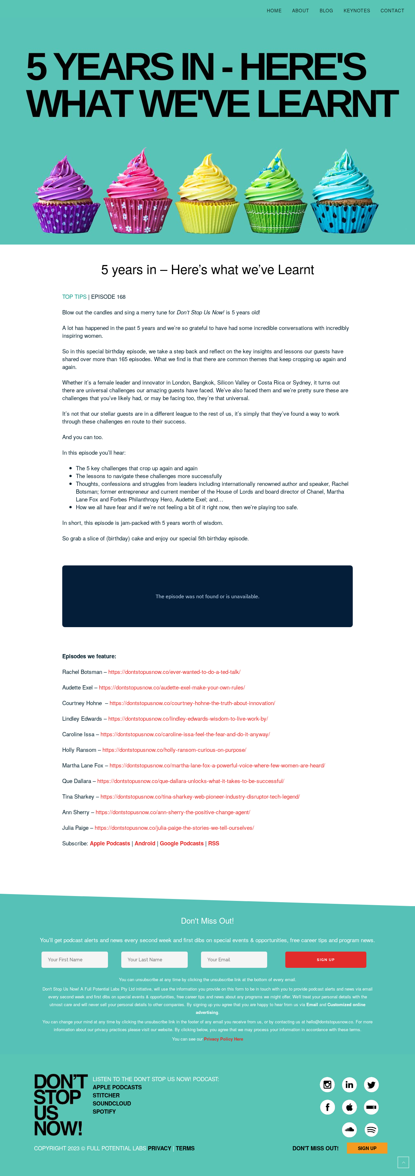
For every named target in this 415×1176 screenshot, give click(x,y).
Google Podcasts (182, 843)
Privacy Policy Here (223, 1039)
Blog (326, 10)
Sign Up (367, 1148)
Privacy (159, 1148)
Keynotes (357, 10)
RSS (213, 843)
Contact (393, 10)
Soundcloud (112, 1103)
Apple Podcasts (110, 843)
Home (274, 10)
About (300, 10)
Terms (185, 1148)
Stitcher (106, 1095)
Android (145, 843)
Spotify (104, 1111)
